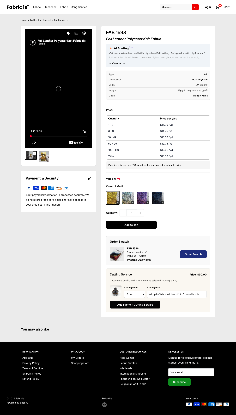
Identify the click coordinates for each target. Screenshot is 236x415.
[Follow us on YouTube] (104, 404)
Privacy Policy (31, 363)
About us (27, 357)
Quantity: (112, 212)
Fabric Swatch (128, 363)
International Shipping (133, 373)
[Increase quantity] (140, 212)
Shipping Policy (31, 373)
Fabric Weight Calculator (135, 378)
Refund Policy (30, 378)
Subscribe (179, 382)
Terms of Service (32, 368)
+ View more (117, 63)
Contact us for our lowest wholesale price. (158, 165)
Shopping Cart (80, 363)
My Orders (77, 357)
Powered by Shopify (17, 402)
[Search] (195, 7)
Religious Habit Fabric (133, 384)
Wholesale (126, 368)
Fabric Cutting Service (73, 7)
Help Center (127, 357)
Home (24, 20)
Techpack (50, 7)
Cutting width (131, 287)
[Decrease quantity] (123, 212)
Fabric (37, 7)
